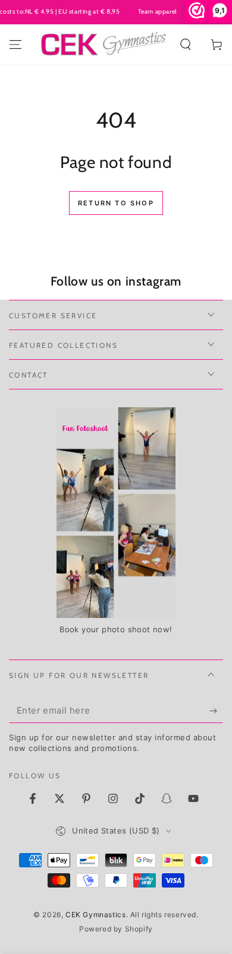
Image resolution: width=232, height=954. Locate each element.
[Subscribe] (216, 711)
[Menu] (15, 44)
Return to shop (116, 203)
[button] (185, 44)
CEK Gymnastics (95, 914)
